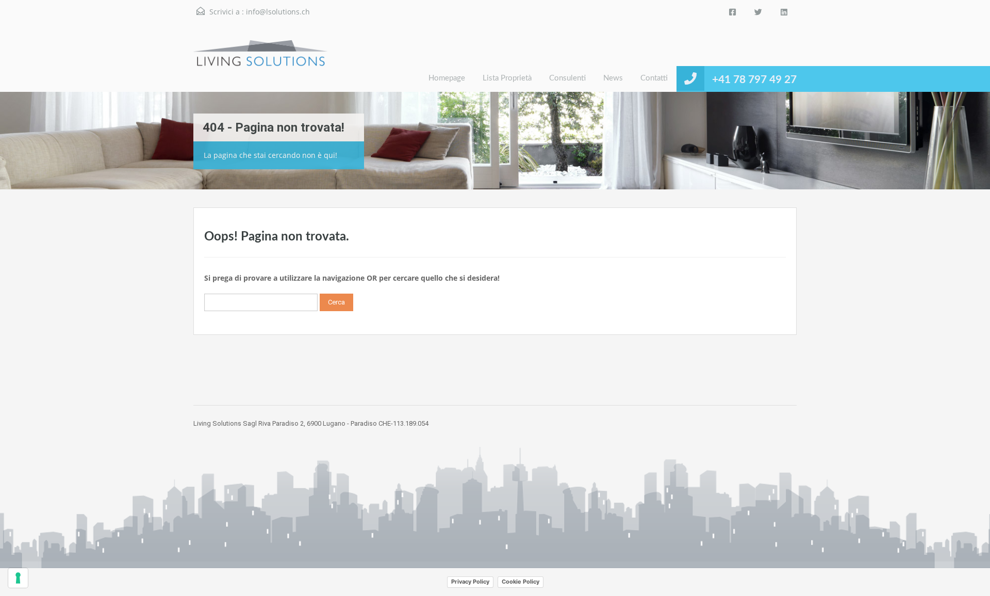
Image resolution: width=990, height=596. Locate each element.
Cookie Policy (520, 581)
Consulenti (567, 78)
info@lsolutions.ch (278, 12)
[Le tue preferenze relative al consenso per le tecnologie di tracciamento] (18, 578)
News (613, 78)
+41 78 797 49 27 (754, 79)
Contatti (654, 78)
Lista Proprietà (507, 78)
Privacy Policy (470, 581)
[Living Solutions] (260, 66)
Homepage (446, 78)
